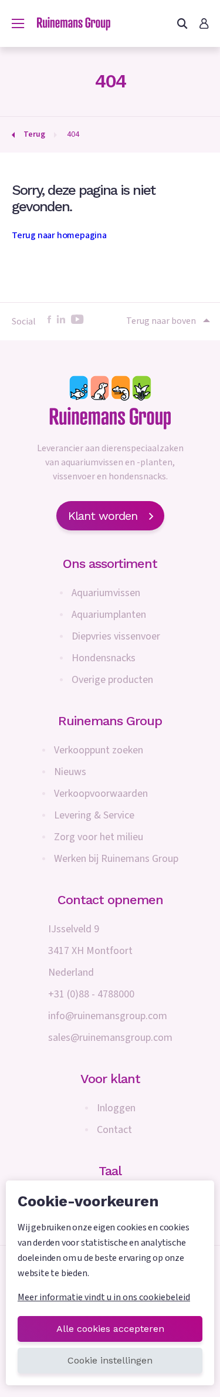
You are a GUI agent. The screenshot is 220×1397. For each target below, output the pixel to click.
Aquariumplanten (109, 614)
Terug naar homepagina (59, 235)
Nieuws (70, 772)
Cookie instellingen (110, 1360)
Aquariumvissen (106, 593)
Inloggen (116, 1108)
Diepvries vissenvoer (116, 636)
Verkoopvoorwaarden (101, 793)
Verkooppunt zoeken (98, 750)
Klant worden (102, 516)
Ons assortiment (110, 563)
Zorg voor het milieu (98, 837)
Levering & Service (94, 815)
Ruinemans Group (110, 720)
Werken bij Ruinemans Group (116, 858)
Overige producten (112, 679)
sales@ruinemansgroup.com (110, 1037)
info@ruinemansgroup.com (107, 1016)
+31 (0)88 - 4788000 (91, 994)
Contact (114, 1129)
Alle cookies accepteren (110, 1328)
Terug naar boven (161, 320)
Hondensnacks (104, 658)
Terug (34, 134)
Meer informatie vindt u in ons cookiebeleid (104, 1297)
